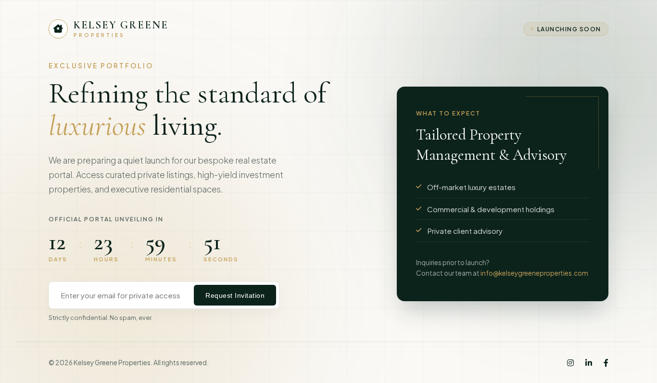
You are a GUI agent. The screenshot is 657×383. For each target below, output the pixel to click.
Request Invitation (235, 295)
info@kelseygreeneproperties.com (534, 273)
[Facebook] (606, 362)
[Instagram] (570, 362)
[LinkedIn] (588, 362)
